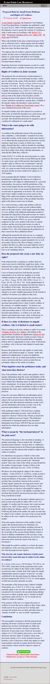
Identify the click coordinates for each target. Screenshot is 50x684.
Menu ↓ (44, 6)
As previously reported (11, 22)
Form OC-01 (39, 334)
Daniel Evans (26, 18)
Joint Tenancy (34, 654)
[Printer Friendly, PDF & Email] (23, 651)
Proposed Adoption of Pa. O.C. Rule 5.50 (24, 34)
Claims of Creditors (12, 654)
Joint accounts (24, 654)
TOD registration (31, 656)
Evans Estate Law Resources (18, 2)
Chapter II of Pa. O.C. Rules (14, 331)
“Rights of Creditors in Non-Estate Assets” (22, 105)
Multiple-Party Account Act (15, 656)
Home (5, 6)
